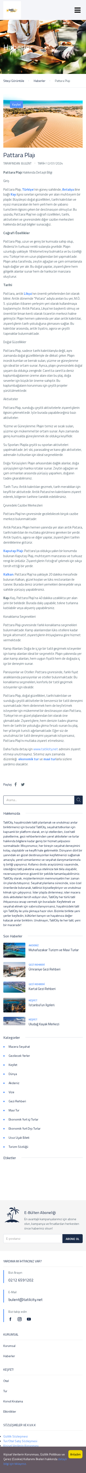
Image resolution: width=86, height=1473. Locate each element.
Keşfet (16, 104)
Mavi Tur (14, 1110)
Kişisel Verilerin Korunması (21, 1445)
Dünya (13, 1073)
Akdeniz (34, 945)
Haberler (39, 80)
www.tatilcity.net (45, 749)
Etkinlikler (9, 1411)
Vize (11, 1092)
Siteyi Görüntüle (13, 80)
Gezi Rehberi (37, 964)
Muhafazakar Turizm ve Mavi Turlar (54, 949)
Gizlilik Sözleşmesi (15, 1436)
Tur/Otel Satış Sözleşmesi (20, 1441)
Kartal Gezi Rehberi (42, 988)
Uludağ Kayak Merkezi (44, 1024)
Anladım (75, 1454)
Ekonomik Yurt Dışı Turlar (25, 1128)
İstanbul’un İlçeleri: (42, 1005)
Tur (5, 1391)
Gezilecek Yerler (19, 1055)
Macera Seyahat (19, 1046)
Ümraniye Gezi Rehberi (44, 969)
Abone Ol (72, 1238)
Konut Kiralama (13, 1401)
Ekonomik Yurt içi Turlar (23, 1119)
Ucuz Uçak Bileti (19, 1137)
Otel (6, 1380)
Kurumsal (9, 1345)
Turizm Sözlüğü (18, 1146)
